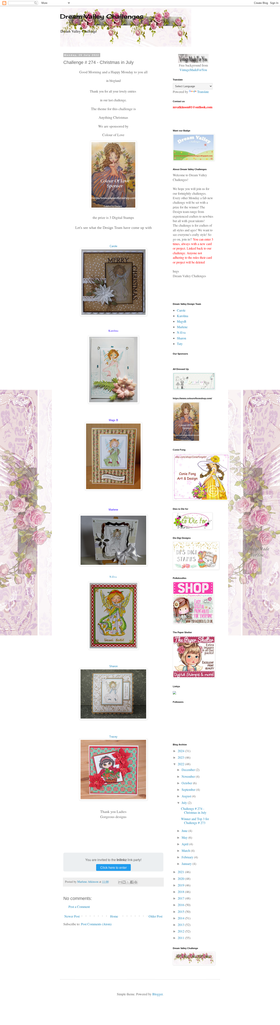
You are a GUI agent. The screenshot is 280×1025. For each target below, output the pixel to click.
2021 (181, 872)
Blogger (157, 994)
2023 (181, 757)
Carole (113, 246)
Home (114, 916)
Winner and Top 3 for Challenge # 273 (195, 821)
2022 (181, 764)
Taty (180, 343)
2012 (181, 931)
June (185, 830)
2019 (181, 885)
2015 (181, 911)
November (189, 776)
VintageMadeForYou (193, 70)
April (185, 844)
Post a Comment (79, 906)
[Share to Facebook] (132, 882)
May (185, 837)
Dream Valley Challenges (101, 16)
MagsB (181, 321)
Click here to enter (113, 867)
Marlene (182, 327)
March (186, 850)
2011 (181, 938)
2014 (181, 918)
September (189, 789)
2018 (181, 891)
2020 (181, 878)
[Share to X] (128, 882)
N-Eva (113, 577)
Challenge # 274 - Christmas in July (193, 810)
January (187, 863)
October (187, 783)
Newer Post (72, 916)
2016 (181, 905)
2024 (181, 751)
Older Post (155, 916)
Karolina (182, 316)
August (187, 796)
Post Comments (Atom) (96, 924)
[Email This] (120, 882)
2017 (181, 898)
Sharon (113, 666)
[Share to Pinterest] (136, 882)
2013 (181, 924)
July (185, 802)
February (188, 857)
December (189, 769)
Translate (203, 91)
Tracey (113, 736)
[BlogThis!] (124, 882)
